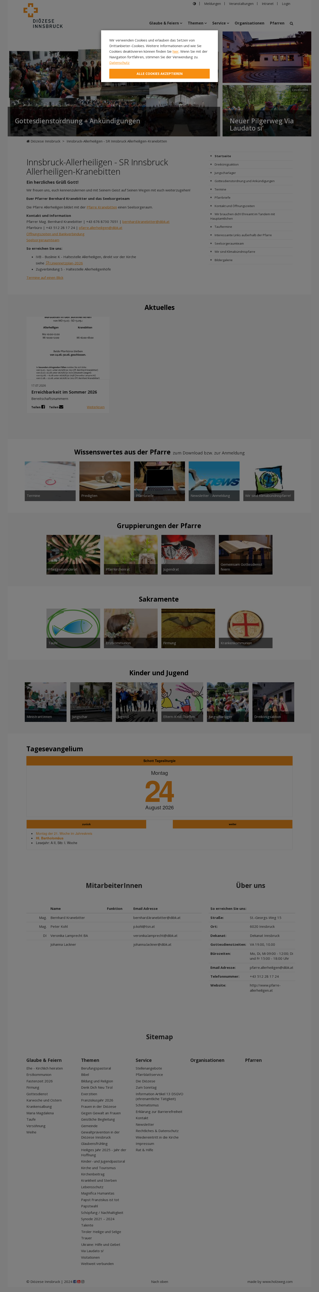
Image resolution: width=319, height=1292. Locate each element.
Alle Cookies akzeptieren (160, 73)
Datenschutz (119, 62)
